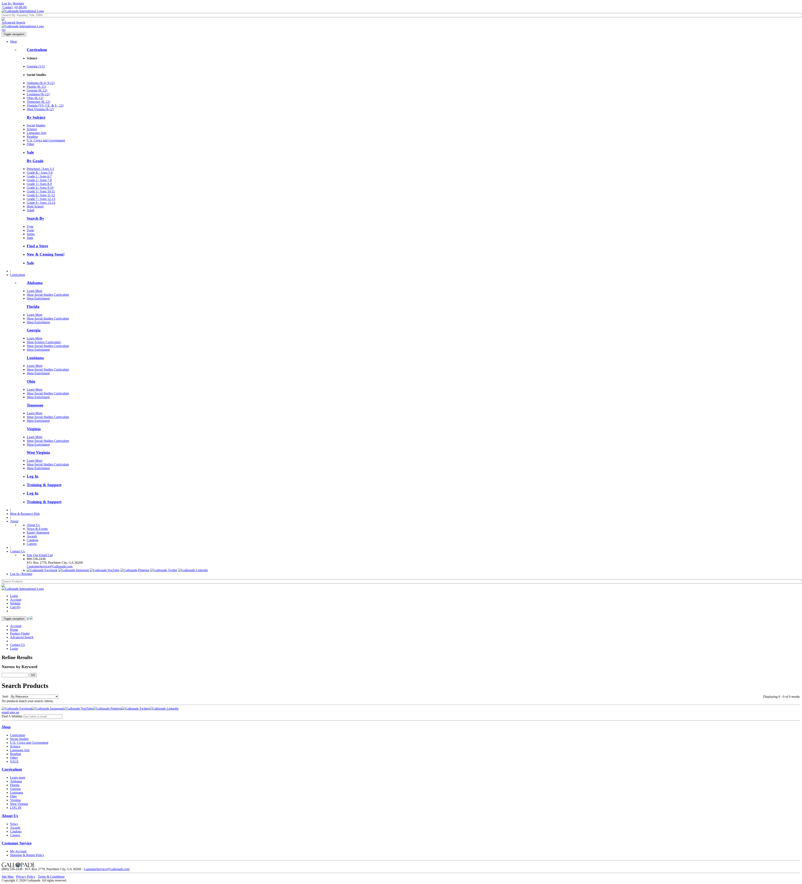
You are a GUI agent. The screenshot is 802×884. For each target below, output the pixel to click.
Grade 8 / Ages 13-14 (41, 202)
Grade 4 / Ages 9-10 (40, 187)
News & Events (37, 529)
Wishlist (15, 603)
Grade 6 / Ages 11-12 (41, 195)
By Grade (35, 161)
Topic (30, 230)
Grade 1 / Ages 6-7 (39, 176)
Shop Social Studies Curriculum (48, 294)
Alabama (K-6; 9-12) (41, 83)
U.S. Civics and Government (46, 140)
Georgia (34, 330)
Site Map (8, 876)
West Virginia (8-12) (40, 109)
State (30, 238)
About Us (33, 525)
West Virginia (38, 452)
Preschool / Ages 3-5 (40, 169)
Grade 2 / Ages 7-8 (39, 180)
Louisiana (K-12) (38, 94)
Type (30, 226)
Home (14, 629)
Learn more (17, 777)
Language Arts (36, 133)
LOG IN (16, 807)
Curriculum (37, 49)
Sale (30, 152)
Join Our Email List (40, 555)
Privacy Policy (25, 876)
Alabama (35, 283)
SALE (14, 761)
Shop (13, 41)
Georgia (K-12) (37, 90)
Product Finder (20, 633)
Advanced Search (13, 22)
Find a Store (37, 246)
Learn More (34, 291)
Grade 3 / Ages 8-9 (39, 184)
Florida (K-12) (36, 86)
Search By (35, 218)
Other (30, 144)
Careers (32, 544)
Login (14, 596)
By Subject (36, 117)
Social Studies (36, 125)
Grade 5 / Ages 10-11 (41, 191)
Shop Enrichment (38, 298)
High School (35, 206)
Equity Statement (38, 532)
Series (31, 234)
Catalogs (32, 540)
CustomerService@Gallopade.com (49, 566)
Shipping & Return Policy (27, 855)
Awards (32, 536)
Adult (30, 210)
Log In (32, 476)
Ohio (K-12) (35, 98)
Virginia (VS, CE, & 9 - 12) (45, 105)
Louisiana (35, 358)
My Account (18, 851)
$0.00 (20, 7)
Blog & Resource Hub (25, 513)
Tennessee (35, 405)
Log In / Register (13, 3)
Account (15, 599)
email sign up (10, 712)
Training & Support (44, 485)
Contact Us (17, 551)
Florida (33, 306)
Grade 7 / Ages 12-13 (41, 199)
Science (32, 129)
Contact (8, 7)
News (14, 824)
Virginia (34, 429)
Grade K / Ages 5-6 (40, 172)
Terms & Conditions (51, 876)
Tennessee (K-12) (38, 101)
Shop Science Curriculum (44, 342)
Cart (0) (15, 607)
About (14, 521)
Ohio (31, 381)
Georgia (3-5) (36, 66)
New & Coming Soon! (46, 254)
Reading (32, 136)
